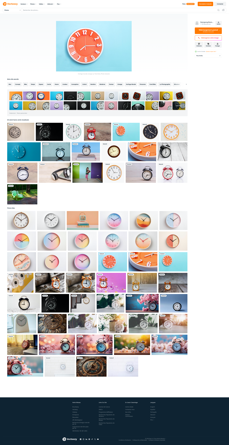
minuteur (177, 84)
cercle (49, 84)
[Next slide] (185, 84)
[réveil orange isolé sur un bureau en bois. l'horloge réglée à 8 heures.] (172, 283)
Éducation (75, 417)
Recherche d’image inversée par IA (80, 423)
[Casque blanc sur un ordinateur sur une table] (55, 173)
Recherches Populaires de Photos (106, 419)
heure (57, 84)
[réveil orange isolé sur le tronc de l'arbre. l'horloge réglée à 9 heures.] (49, 283)
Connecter (220, 4)
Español (152, 409)
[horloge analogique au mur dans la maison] (83, 303)
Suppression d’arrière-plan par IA (80, 427)
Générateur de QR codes (79, 431)
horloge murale (131, 84)
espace (41, 84)
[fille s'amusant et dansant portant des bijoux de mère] (87, 173)
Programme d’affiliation (106, 412)
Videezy (74, 412)
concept (17, 84)
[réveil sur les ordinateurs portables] (86, 151)
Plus (58, 4)
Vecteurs (23, 4)
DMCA (100, 409)
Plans (184, 4)
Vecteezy (75, 409)
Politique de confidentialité (140, 440)
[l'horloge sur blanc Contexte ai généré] (21, 220)
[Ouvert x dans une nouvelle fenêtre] (95, 439)
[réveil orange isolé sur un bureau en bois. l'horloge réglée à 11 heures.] (142, 283)
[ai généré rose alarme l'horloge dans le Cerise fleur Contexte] (142, 303)
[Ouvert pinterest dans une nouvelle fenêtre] (89, 439)
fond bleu (153, 84)
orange (120, 84)
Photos (32, 4)
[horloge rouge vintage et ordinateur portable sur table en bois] (22, 345)
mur (10, 84)
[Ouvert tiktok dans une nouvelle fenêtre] (92, 439)
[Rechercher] (218, 10)
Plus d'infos (199, 55)
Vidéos (41, 4)
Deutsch (152, 415)
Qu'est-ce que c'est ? (211, 51)
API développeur (77, 420)
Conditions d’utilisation (125, 440)
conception (74, 84)
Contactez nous (130, 409)
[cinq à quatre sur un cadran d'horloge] (150, 132)
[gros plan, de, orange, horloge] (142, 151)
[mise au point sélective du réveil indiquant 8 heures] (82, 323)
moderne (102, 84)
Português (153, 412)
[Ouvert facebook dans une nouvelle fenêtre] (80, 439)
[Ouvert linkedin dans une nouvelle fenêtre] (86, 439)
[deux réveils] (172, 173)
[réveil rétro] (56, 151)
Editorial (50, 4)
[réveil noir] (49, 132)
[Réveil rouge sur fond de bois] (97, 132)
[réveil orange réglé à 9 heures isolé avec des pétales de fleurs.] (111, 283)
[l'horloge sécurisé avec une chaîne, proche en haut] (91, 366)
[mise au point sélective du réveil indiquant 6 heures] (110, 303)
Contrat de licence (104, 407)
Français (152, 417)
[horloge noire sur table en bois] (141, 173)
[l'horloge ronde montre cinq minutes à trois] (114, 173)
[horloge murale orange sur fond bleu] (112, 261)
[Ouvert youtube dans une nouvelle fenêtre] (98, 439)
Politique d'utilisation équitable (156, 440)
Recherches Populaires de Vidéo (106, 423)
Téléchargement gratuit (208, 31)
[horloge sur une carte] (22, 173)
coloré (84, 84)
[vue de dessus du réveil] (174, 132)
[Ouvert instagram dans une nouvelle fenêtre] (83, 439)
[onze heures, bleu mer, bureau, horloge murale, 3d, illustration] (24, 151)
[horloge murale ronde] (20, 132)
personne (143, 84)
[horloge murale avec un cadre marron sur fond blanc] (114, 151)
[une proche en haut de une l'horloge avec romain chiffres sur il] (52, 323)
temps (33, 84)
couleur (65, 84)
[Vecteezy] (10, 4)
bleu (25, 84)
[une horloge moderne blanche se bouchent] (21, 323)
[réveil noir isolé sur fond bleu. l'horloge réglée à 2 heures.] (173, 303)
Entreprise (75, 415)
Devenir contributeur (129, 415)
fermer (111, 84)
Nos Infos (128, 412)
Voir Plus (179, 105)
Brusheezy (75, 407)
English (152, 407)
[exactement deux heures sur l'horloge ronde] (73, 132)
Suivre (218, 24)
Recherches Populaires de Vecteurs (106, 415)
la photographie (165, 84)
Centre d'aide (129, 407)
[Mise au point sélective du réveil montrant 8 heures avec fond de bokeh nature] (112, 323)
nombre (93, 84)
